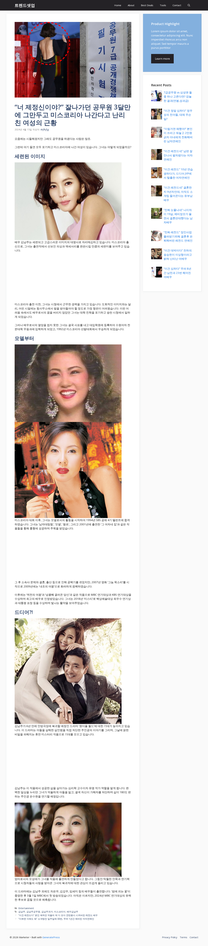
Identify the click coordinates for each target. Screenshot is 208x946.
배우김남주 (72, 911)
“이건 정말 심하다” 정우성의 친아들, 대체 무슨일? (178, 115)
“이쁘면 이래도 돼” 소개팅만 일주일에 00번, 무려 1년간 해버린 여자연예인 (56, 918)
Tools (163, 5)
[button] (188, 5)
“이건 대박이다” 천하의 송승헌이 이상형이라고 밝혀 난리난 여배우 (178, 255)
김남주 (21, 911)
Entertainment (26, 908)
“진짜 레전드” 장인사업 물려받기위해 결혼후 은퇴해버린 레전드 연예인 (178, 236)
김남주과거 (47, 911)
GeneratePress (51, 937)
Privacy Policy (169, 937)
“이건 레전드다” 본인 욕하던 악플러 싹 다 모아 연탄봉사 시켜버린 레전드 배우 (58, 915)
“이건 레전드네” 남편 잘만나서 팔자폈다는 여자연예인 (178, 155)
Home (117, 5)
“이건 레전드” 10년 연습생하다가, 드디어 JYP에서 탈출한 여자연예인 (178, 173)
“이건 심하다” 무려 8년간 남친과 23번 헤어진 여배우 (177, 273)
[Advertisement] (73, 279)
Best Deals (147, 5)
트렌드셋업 (25, 5)
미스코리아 (59, 911)
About (131, 5)
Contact (177, 5)
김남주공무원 (33, 911)
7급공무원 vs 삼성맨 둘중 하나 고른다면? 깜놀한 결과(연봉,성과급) (178, 97)
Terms (183, 937)
